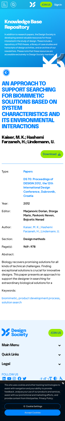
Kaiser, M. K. (31, 227)
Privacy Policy (46, 398)
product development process (39, 298)
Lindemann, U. (50, 231)
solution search (12, 302)
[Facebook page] (19, 378)
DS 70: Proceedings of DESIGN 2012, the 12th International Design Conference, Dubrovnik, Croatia (39, 187)
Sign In (58, 4)
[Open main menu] (4, 4)
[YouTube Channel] (9, 378)
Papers (28, 171)
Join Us (46, 4)
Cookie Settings (34, 406)
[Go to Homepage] (32, 4)
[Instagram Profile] (14, 378)
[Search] (13, 4)
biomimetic (9, 298)
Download (50, 154)
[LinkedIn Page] (4, 378)
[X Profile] (24, 378)
